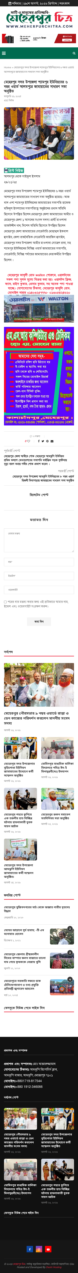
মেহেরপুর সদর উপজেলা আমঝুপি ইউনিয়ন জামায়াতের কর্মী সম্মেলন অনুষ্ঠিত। (18, 871)
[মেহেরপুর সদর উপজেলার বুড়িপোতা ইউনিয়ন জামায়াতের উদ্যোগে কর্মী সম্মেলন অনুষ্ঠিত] (20, 748)
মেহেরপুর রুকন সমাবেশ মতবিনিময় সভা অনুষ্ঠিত (55, 817)
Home (7, 67)
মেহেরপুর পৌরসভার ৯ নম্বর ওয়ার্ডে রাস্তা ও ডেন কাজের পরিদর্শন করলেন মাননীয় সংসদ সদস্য (37, 718)
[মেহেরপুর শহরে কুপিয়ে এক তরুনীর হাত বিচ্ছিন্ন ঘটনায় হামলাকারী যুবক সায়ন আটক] (20, 799)
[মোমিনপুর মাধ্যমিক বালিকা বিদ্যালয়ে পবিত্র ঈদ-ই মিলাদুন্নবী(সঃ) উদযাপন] (57, 748)
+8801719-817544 (29, 1081)
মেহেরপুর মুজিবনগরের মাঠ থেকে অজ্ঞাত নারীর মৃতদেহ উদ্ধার (37, 909)
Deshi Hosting (53, 1267)
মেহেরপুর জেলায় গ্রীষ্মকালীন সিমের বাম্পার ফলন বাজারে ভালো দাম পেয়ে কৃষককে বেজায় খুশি (25, 958)
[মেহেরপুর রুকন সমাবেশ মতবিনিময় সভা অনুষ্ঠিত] (57, 799)
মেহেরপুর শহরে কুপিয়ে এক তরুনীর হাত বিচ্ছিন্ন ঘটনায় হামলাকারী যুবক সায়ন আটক (18, 820)
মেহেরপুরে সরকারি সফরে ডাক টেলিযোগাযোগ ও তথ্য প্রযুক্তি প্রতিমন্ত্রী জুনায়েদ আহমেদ (22, 985)
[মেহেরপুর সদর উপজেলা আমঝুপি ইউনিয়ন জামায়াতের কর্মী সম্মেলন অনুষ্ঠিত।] (20, 849)
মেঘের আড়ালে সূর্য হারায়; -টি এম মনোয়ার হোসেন (24, 932)
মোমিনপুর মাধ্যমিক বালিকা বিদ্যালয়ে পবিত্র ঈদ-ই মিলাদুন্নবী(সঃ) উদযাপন (57, 768)
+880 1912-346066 (29, 1087)
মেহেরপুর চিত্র (19, 1264)
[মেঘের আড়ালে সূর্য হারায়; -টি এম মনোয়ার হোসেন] (62, 936)
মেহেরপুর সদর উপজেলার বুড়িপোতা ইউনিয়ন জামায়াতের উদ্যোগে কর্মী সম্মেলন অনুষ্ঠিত (19, 770)
